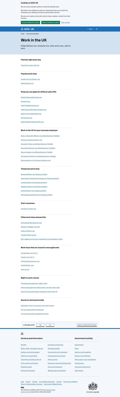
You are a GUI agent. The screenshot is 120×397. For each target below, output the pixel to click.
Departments (79, 345)
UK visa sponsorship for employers (32, 310)
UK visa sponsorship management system (34, 314)
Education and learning (55, 345)
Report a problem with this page (87, 325)
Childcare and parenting (29, 356)
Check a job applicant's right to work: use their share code (40, 287)
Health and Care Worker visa (30, 79)
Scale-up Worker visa (28, 231)
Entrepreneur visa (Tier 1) (29, 253)
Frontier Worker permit (28, 235)
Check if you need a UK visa (30, 65)
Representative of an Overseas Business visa (36, 160)
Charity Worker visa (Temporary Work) (33, 191)
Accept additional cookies (30, 22)
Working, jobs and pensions (57, 370)
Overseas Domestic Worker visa (31, 140)
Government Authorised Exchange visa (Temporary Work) (40, 178)
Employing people (54, 348)
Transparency (79, 363)
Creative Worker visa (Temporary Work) (34, 182)
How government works (83, 367)
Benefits (23, 345)
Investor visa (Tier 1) (27, 257)
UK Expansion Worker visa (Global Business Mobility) (38, 156)
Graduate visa (25, 101)
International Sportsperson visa (31, 223)
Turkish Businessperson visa (30, 261)
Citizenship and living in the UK (31, 359)
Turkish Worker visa (27, 265)
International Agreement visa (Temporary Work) (36, 195)
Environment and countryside (57, 352)
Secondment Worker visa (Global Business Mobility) (38, 148)
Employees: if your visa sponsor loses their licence (37, 305)
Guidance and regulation (83, 352)
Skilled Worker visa (27, 83)
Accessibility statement (47, 382)
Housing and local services (56, 356)
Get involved (79, 370)
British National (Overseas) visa (31, 97)
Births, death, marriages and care (32, 348)
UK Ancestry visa (26, 118)
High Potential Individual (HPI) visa (32, 122)
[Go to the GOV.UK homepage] (27, 29)
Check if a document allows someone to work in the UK (39, 292)
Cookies (34, 382)
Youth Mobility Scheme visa (30, 105)
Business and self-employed (30, 352)
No (51, 325)
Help (22, 382)
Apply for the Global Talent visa (31, 114)
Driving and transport (28, 370)
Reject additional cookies (50, 22)
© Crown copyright (92, 392)
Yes (41, 325)
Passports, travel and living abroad (59, 363)
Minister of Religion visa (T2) (30, 227)
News (77, 348)
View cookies (65, 22)
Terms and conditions (70, 382)
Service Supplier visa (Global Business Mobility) (36, 152)
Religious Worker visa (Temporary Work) (34, 187)
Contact (59, 382)
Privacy (28, 382)
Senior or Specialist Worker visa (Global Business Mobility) (40, 136)
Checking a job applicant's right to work (34, 283)
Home (22, 33)
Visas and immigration (32, 33)
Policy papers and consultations (85, 359)
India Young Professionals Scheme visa (33, 110)
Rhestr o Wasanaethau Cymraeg (31, 384)
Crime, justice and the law (29, 363)
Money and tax (53, 359)
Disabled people (26, 367)
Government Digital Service (53, 384)
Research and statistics (82, 356)
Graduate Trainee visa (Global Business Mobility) (37, 144)
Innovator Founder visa (28, 209)
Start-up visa (25, 269)
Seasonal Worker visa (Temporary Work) (34, 174)
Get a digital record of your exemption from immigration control (42, 239)
